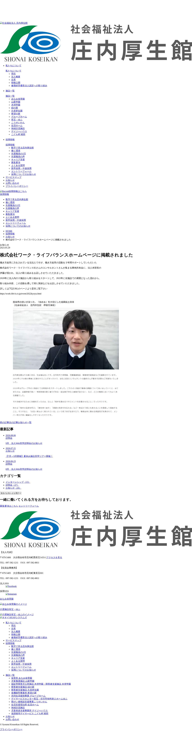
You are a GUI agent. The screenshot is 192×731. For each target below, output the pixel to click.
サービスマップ (13, 177)
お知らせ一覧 (24, 422)
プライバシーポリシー (17, 186)
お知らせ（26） (13, 488)
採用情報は (18, 191)
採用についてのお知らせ (23, 174)
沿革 (13, 79)
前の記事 (4, 422)
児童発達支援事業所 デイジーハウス (29, 710)
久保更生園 (16, 111)
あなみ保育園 (18, 99)
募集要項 (15, 162)
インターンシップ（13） (18, 482)
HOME (9, 231)
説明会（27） (12, 485)
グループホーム (19, 116)
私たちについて (13, 65)
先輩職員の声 (18, 156)
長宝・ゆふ (16, 119)
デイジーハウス (19, 131)
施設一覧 (10, 91)
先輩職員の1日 (18, 153)
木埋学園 (15, 105)
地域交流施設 (18, 128)
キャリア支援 (18, 159)
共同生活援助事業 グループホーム (28, 696)
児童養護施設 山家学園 (22, 681)
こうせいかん (18, 122)
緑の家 (14, 108)
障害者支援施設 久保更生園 (25, 690)
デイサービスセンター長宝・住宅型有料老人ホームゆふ (39, 699)
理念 (13, 74)
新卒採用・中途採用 (21, 168)
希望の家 (15, 113)
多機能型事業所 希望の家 (24, 693)
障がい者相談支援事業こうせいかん (29, 701)
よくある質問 (18, 165)
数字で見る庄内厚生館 (22, 148)
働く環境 (15, 150)
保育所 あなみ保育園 (21, 678)
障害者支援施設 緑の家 (22, 687)
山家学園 (15, 102)
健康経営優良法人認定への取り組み (29, 85)
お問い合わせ (12, 183)
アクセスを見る (54, 557)
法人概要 (15, 77)
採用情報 (10, 139)
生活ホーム (16, 125)
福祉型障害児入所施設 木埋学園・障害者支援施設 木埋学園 (41, 684)
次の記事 (13, 422)
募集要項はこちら (9, 506)
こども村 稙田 (18, 134)
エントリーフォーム (21, 171)
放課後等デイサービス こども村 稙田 (29, 713)
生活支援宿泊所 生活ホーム (25, 704)
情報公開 (15, 82)
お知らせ (10, 180)
